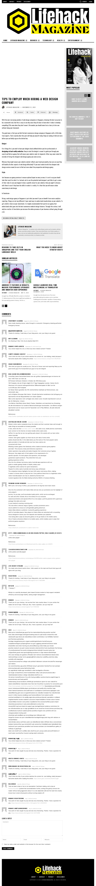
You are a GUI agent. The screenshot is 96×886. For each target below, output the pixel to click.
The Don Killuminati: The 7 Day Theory (79, 118)
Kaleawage (12, 784)
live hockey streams (15, 566)
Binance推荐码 (13, 612)
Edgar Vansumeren (15, 364)
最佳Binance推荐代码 (15, 331)
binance (11, 620)
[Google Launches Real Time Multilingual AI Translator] (48, 273)
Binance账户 (12, 748)
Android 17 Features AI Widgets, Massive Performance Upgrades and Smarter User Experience (15, 287)
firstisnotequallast (13, 788)
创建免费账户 (12, 774)
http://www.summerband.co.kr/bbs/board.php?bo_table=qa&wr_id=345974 (35, 533)
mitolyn (11, 586)
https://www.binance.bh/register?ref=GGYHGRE (25, 813)
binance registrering (16, 798)
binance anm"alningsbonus (17, 808)
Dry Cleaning (13, 339)
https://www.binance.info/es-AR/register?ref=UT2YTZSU (25, 743)
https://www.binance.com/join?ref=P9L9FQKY (47, 358)
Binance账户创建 (14, 738)
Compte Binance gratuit (17, 354)
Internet (4, 292)
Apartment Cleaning (15, 321)
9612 (10, 630)
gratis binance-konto (16, 758)
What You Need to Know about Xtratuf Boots (49, 248)
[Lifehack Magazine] (4, 107)
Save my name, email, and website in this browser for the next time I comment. (27, 844)
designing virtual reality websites (13, 218)
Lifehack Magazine (13, 107)
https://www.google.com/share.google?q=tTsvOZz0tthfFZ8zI (26, 686)
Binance (11, 600)
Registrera (12, 576)
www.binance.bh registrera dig (19, 766)
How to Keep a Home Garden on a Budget (79, 100)
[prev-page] (3, 306)
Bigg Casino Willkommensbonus (19, 374)
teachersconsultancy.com (17, 549)
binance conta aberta (16, 346)
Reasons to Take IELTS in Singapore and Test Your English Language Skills (16, 249)
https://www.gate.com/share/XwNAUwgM (46, 778)
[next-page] (6, 306)
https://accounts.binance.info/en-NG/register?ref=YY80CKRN (26, 580)
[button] (83, 1)
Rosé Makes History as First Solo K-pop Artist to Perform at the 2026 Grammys (79, 135)
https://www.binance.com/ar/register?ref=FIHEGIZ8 (23, 607)
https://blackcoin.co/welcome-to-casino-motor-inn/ (23, 527)
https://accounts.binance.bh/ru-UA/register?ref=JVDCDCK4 (29, 803)
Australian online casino (17, 422)
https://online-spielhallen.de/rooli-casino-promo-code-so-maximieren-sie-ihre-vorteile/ (34, 416)
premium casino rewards (17, 483)
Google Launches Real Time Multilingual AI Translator (45, 286)
